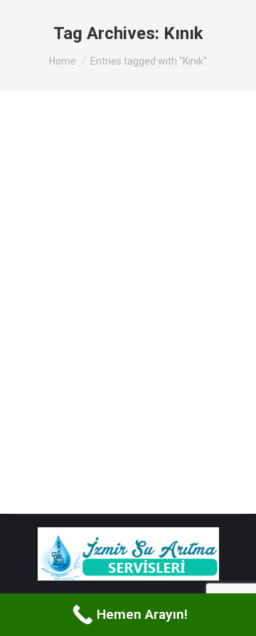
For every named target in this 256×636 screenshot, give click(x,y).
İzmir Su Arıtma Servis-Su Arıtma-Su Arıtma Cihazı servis (117, 187)
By (85, 235)
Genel (43, 235)
